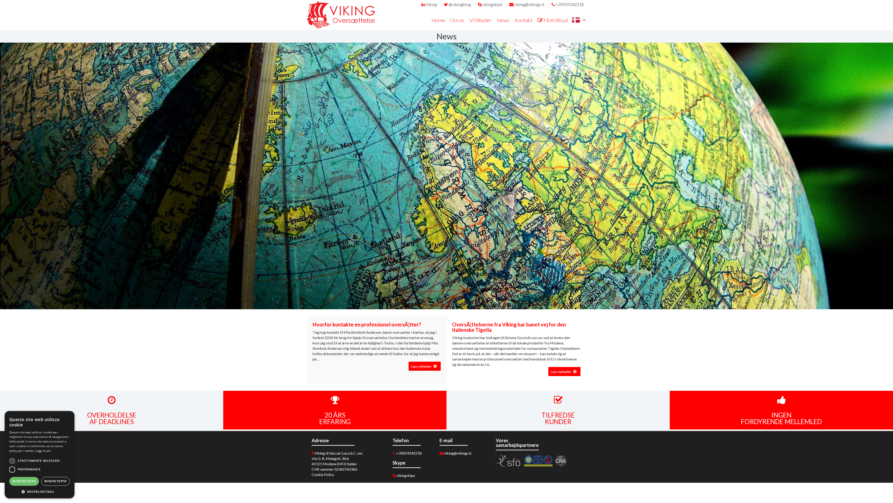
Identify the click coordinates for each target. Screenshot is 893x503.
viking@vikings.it (529, 4)
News (503, 20)
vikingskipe (491, 4)
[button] (39, 491)
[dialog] (39, 454)
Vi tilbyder (481, 20)
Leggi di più (43, 451)
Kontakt (523, 20)
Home (438, 20)
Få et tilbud (555, 20)
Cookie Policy (323, 474)
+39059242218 (569, 4)
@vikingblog (459, 4)
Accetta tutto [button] (24, 481)
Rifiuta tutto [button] (55, 481)
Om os (457, 20)
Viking (431, 4)
